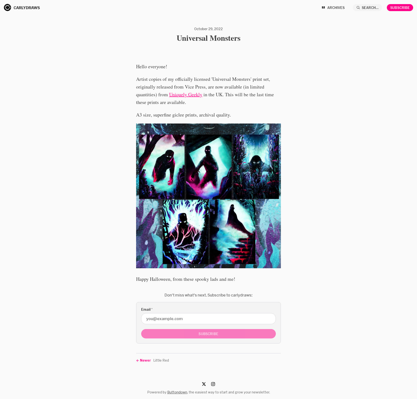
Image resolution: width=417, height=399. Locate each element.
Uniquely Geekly (185, 94)
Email (147, 309)
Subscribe (400, 8)
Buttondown (177, 392)
